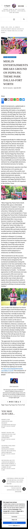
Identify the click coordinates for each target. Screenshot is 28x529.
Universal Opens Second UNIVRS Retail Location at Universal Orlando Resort (15, 481)
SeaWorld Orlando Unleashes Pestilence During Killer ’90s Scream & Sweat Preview (8, 449)
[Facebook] (20, 402)
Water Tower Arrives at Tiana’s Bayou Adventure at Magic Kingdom (12, 489)
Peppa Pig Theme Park (18, 405)
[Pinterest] (12, 402)
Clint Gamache (9, 88)
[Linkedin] (18, 402)
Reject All (14, 519)
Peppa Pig (8, 405)
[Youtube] (10, 402)
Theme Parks (12, 57)
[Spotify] (16, 402)
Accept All (14, 522)
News (5, 57)
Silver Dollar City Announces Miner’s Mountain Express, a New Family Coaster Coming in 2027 (8, 464)
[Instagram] (14, 402)
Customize (14, 516)
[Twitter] (7, 402)
